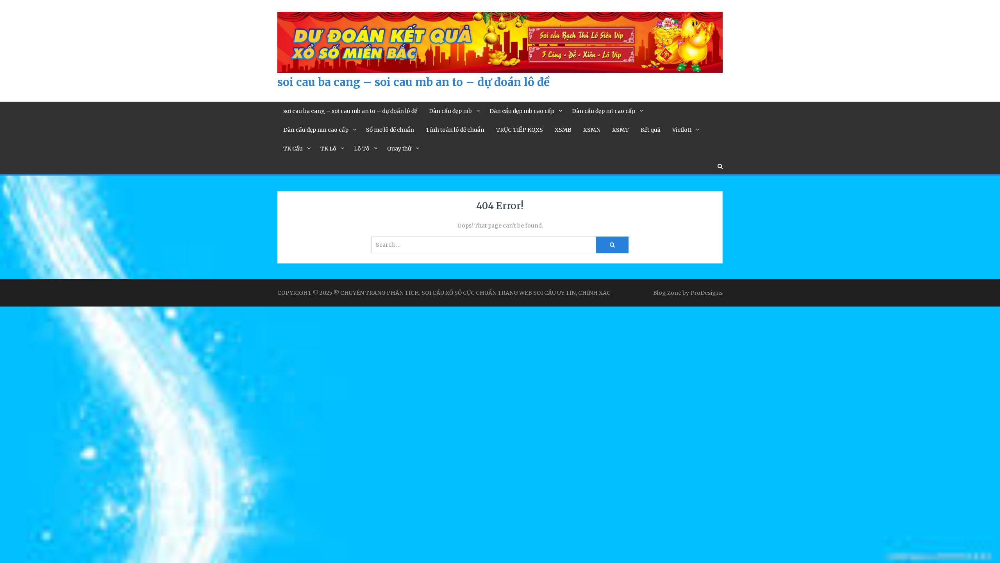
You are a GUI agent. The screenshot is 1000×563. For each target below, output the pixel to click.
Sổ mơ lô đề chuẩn (390, 129)
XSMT (620, 129)
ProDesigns (706, 292)
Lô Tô (362, 148)
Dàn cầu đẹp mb (450, 111)
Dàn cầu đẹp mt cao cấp (603, 111)
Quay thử (399, 148)
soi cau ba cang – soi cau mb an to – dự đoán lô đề (413, 82)
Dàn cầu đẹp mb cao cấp (521, 111)
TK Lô (328, 148)
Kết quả (651, 129)
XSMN (591, 129)
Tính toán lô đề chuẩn (455, 129)
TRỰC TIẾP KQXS (519, 129)
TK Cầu (293, 148)
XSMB (563, 129)
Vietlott (681, 129)
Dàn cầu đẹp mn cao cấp (315, 129)
